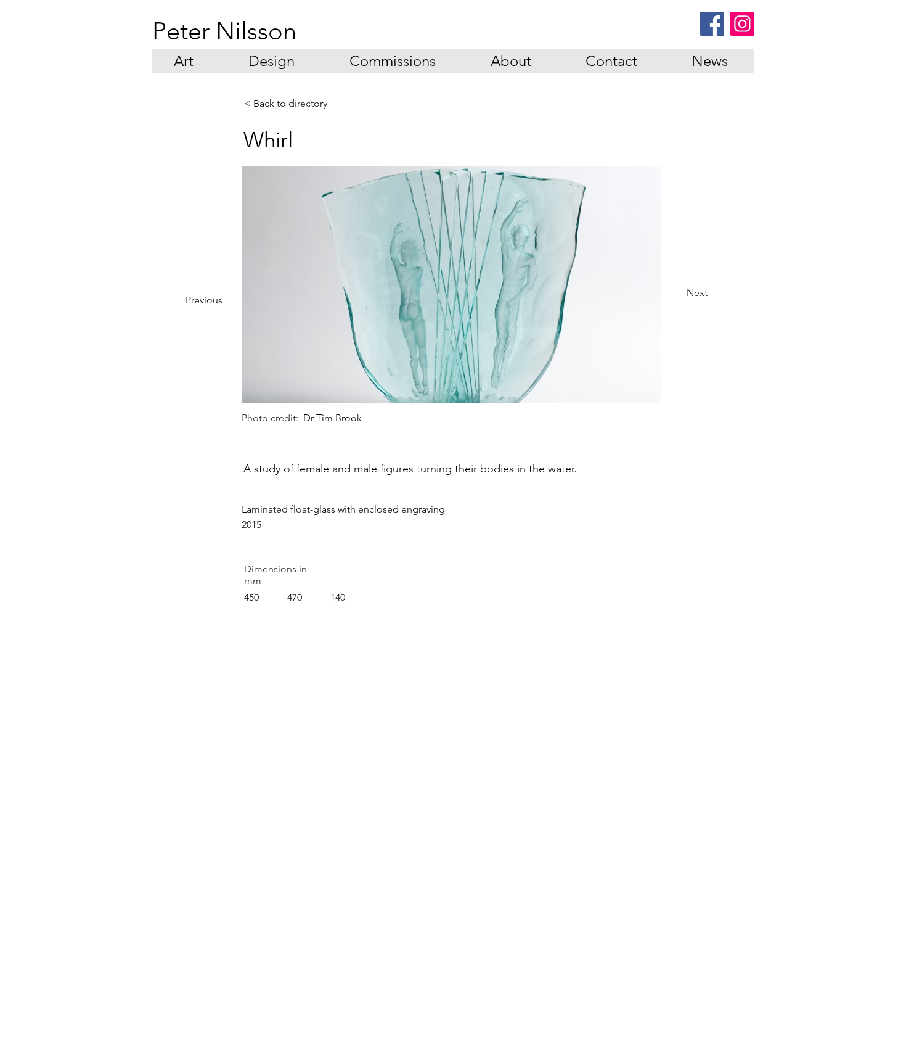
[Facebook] (712, 24)
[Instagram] (742, 24)
